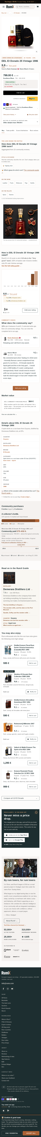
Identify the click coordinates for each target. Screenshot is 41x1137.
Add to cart (20, 93)
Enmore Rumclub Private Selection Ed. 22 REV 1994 (24, 772)
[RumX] (10, 6)
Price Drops (5, 1043)
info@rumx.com (8, 983)
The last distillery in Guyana (13, 605)
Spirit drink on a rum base (12, 57)
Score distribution (22, 130)
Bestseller (5, 1000)
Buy (3, 130)
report (14, 460)
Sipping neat (7, 165)
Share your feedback (8, 1078)
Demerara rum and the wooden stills (16, 620)
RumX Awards (6, 1008)
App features (6, 1059)
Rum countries (6, 1030)
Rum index (5, 1040)
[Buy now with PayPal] (32, 99)
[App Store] (4, 1111)
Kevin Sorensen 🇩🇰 (14, 338)
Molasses (19, 183)
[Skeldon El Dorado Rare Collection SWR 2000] (8, 678)
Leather (5, 183)
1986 (4, 486)
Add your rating (30, 310)
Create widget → (26, 497)
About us (4, 1051)
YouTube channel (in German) (15, 925)
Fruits (11, 183)
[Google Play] (8, 1111)
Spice (4, 194)
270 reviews (24, 682)
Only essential (11, 1133)
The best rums (6, 1003)
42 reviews (24, 731)
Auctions (4, 1005)
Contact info (5, 1080)
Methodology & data (8, 1056)
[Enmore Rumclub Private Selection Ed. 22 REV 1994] (8, 775)
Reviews (4, 1054)
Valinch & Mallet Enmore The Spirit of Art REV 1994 (25, 748)
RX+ (3, 1067)
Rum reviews (34, 130)
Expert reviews (6, 1024)
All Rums (4, 998)
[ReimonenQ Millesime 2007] (8, 727)
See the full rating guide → (11, 266)
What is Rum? (6, 1019)
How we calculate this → (9, 414)
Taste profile (10, 130)
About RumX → (12, 921)
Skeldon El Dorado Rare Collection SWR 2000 (23, 675)
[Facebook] (3, 989)
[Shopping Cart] (37, 7)
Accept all (31, 1133)
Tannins (11, 194)
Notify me (33, 691)
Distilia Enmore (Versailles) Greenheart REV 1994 (24, 701)
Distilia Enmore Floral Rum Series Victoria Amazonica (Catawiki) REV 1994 (24, 648)
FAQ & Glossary (7, 1022)
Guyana (6, 439)
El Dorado (6, 452)
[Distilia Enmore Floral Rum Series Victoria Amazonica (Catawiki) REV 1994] (8, 650)
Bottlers (4, 1035)
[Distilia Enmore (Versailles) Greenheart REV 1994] (8, 704)
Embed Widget (6, 1064)
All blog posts (6, 1027)
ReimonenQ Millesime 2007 (24, 724)
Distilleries (5, 1032)
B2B (3, 1062)
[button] (20, 35)
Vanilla (32, 183)
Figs (26, 183)
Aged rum (12, 623)
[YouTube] (12, 989)
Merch (4, 1011)
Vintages (4, 1037)
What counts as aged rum (13, 625)
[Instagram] (8, 989)
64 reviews (24, 655)
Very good (12, 66)
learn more (6, 460)
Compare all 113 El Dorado (20, 798)
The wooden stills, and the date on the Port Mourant (18, 609)
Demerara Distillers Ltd (11, 445)
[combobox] (25, 7)
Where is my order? (8, 1075)
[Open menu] (4, 7)
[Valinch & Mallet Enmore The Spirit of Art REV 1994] (8, 751)
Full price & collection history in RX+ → (15, 542)
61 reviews (24, 707)
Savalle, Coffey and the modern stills (16, 612)
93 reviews (24, 778)
